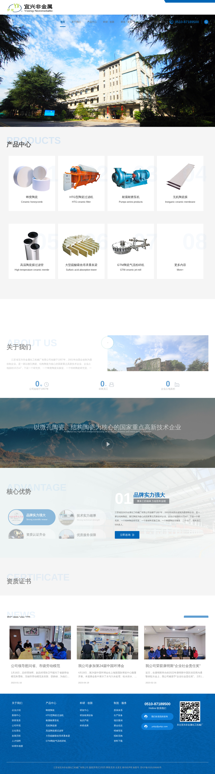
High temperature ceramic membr (32, 270)
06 (96, 241)
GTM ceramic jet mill (130, 270)
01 (47, 173)
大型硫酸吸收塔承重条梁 (81, 264)
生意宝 (118, 767)
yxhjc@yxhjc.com (160, 726)
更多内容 (180, 264)
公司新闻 (196, 613)
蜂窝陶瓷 (32, 197)
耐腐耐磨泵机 (131, 197)
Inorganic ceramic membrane (180, 202)
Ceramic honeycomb (32, 202)
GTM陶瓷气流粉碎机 (130, 264)
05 (47, 241)
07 (145, 241)
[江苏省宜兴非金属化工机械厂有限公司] (30, 7)
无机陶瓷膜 (180, 197)
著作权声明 (127, 767)
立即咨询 (125, 534)
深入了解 (17, 364)
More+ (180, 270)
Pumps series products (131, 202)
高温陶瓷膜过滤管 (32, 264)
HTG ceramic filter (81, 202)
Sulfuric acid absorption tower (81, 270)
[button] (101, 117)
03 (145, 173)
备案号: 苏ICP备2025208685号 (147, 767)
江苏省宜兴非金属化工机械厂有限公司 (71, 767)
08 (195, 241)
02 (96, 173)
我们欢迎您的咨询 (159, 716)
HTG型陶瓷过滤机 (81, 197)
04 (195, 173)
